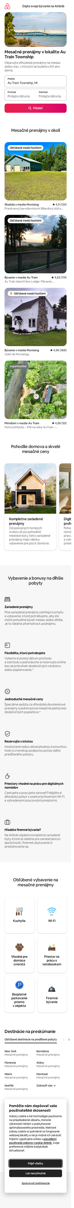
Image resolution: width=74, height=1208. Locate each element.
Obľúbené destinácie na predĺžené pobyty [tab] (31, 1039)
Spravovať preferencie (36, 1183)
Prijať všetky (35, 1163)
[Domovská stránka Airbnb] (7, 6)
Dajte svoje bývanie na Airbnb (43, 6)
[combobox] (36, 83)
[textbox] (20, 96)
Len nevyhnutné (36, 1173)
